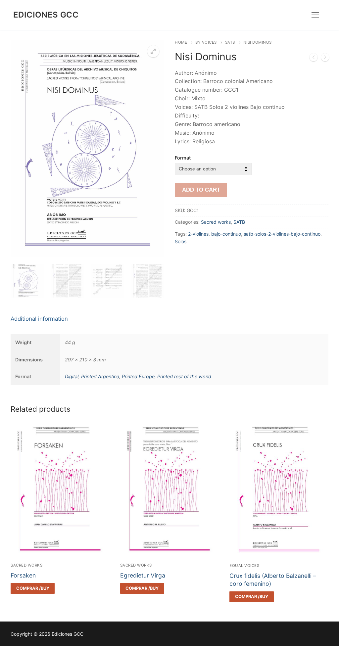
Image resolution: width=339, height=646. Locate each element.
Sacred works (216, 222)
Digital (71, 376)
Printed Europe (138, 376)
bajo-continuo (226, 234)
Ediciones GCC (45, 15)
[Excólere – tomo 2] (313, 58)
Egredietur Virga (142, 575)
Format (183, 158)
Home (181, 42)
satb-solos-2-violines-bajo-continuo (282, 234)
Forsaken (23, 575)
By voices (206, 42)
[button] (153, 51)
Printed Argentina (100, 376)
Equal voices (244, 565)
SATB (230, 42)
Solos (180, 241)
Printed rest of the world (184, 376)
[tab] (39, 318)
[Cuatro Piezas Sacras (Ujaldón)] (325, 58)
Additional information (39, 318)
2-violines (198, 234)
